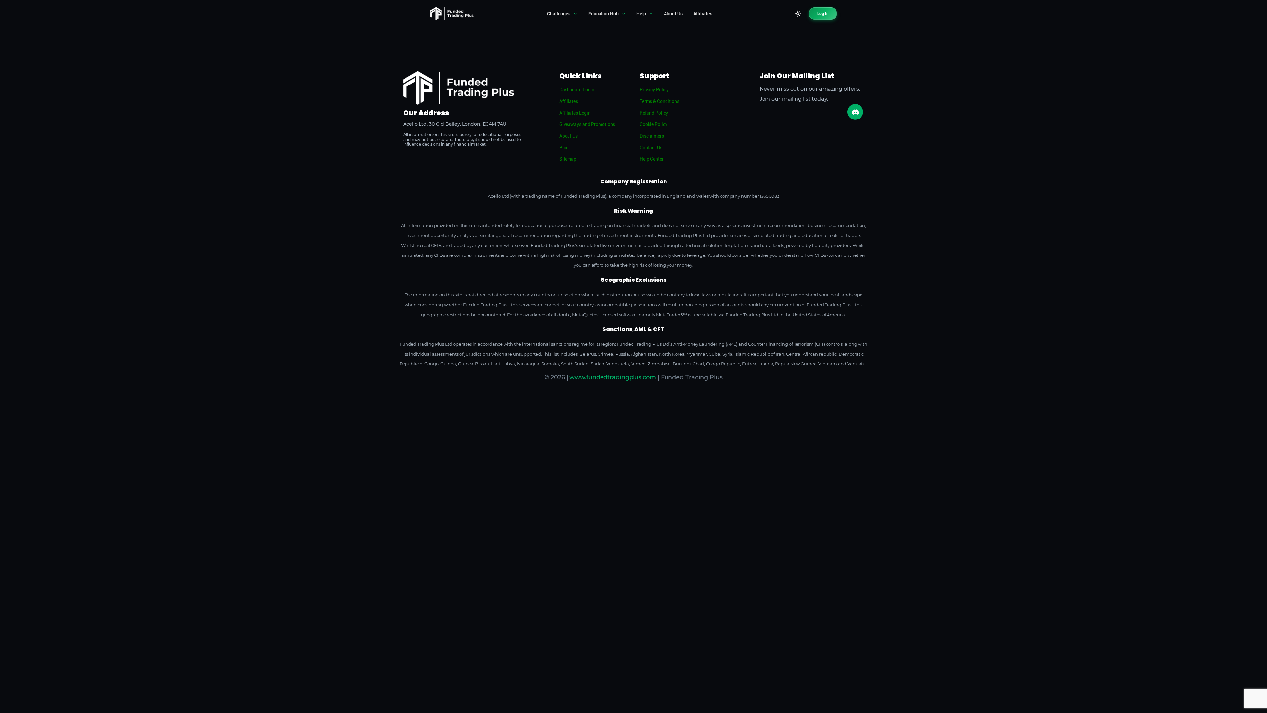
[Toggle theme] (798, 13)
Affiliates (702, 13)
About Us (673, 13)
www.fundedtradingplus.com (612, 377)
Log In (822, 13)
